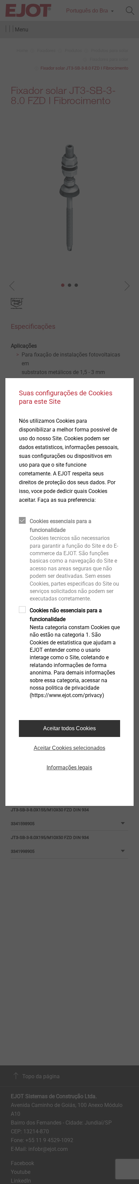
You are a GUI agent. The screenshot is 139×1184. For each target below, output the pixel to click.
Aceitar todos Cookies (69, 728)
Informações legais (69, 767)
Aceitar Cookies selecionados (69, 748)
